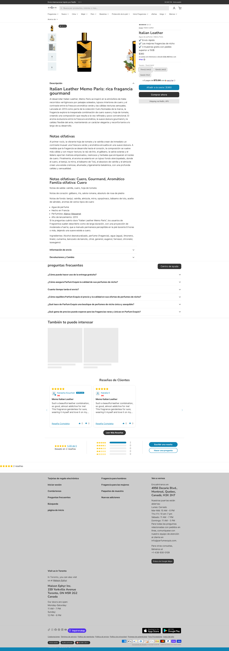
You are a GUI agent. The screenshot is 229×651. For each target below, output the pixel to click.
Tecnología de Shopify (139, 644)
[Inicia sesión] (173, 8)
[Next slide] (182, 410)
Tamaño (146, 65)
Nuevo (64, 14)
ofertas (154, 14)
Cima (74, 14)
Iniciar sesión (55, 484)
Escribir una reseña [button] (163, 444)
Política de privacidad (118, 637)
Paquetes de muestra (112, 491)
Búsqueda (53, 504)
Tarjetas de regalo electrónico (63, 478)
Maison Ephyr (60, 580)
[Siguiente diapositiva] (132, 50)
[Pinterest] (59, 630)
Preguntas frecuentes (59, 497)
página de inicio (56, 510)
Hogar (141, 28)
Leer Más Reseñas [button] (114, 432)
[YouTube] (65, 630)
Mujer (83, 14)
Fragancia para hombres (113, 478)
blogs (162, 14)
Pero (92, 14)
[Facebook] (55, 630)
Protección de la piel (120, 14)
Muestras (103, 14)
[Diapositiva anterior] (61, 50)
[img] (58, 389)
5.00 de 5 (72, 446)
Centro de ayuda (169, 266)
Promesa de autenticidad (137, 637)
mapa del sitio (168, 637)
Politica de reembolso (86, 637)
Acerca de (52, 19)
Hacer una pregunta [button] (163, 450)
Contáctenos (54, 491)
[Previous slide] (47, 410)
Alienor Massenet (72, 214)
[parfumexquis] (52, 8)
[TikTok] (49, 630)
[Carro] (179, 8)
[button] (159, 80)
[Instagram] (52, 630)
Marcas (172, 14)
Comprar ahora (159, 94)
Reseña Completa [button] (61, 423)
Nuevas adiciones (110, 497)
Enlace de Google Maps (162, 561)
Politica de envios (102, 637)
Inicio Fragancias (139, 14)
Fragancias (52, 14)
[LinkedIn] (62, 630)
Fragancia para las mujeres (115, 484)
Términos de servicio (69, 637)
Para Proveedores (155, 637)
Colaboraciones (54, 637)
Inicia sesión (177, 2)
